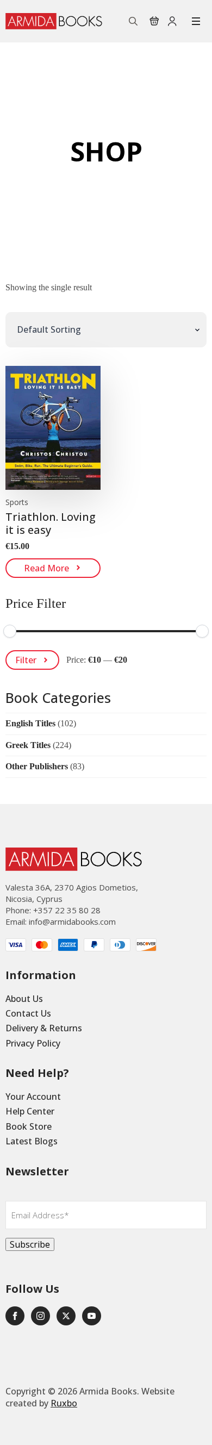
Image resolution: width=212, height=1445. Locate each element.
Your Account (33, 1097)
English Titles (30, 723)
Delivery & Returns (43, 1028)
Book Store (28, 1126)
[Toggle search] (133, 21)
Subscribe (30, 1244)
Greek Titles (28, 745)
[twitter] (66, 1315)
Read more (46, 568)
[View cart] (154, 21)
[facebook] (14, 1315)
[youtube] (91, 1315)
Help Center (29, 1111)
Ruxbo (64, 1403)
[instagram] (40, 1315)
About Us (24, 999)
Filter (25, 660)
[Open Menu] (196, 21)
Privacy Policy (32, 1043)
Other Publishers (36, 766)
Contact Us (28, 1013)
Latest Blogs (31, 1141)
